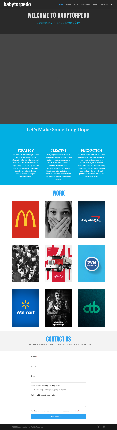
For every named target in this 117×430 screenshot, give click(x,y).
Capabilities (85, 4)
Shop (95, 4)
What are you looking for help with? (45, 385)
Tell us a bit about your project (43, 395)
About (68, 4)
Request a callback (58, 417)
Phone (34, 366)
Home (61, 4)
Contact (103, 4)
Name (34, 357)
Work (76, 4)
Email (33, 376)
